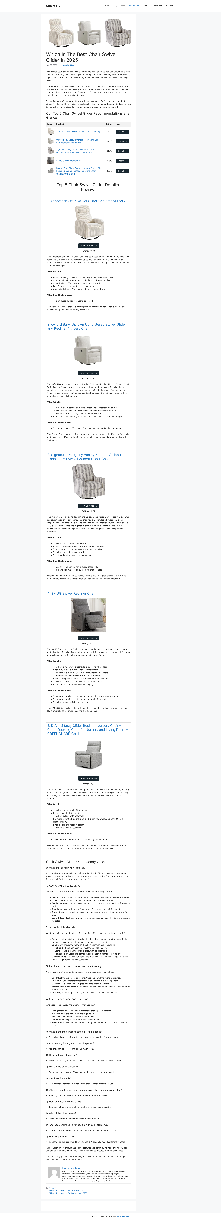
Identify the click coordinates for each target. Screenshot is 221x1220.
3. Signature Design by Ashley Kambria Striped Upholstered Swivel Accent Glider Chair (84, 457)
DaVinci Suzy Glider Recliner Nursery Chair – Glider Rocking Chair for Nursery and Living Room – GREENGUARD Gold (79, 171)
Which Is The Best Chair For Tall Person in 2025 (67, 1191)
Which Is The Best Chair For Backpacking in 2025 (68, 1193)
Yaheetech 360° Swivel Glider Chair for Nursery (78, 131)
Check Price (123, 131)
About (146, 6)
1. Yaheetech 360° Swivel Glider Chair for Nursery (86, 201)
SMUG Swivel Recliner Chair (69, 161)
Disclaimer (157, 6)
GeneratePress (123, 1216)
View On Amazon (89, 246)
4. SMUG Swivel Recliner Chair (71, 593)
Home (106, 6)
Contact (169, 6)
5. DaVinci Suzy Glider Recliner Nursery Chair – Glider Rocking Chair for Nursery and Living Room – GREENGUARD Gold (87, 730)
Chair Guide (134, 6)
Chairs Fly (53, 5)
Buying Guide (119, 6)
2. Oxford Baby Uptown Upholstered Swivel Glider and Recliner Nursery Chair (86, 326)
